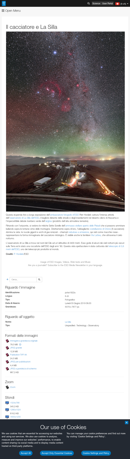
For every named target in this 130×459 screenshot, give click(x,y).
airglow (48, 221)
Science (96, 3)
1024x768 (14, 402)
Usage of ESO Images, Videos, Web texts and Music (65, 262)
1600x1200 (15, 417)
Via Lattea (96, 235)
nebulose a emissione (79, 232)
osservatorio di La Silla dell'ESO (24, 217)
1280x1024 (15, 410)
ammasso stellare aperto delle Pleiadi (82, 225)
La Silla (68, 322)
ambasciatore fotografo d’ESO (64, 214)
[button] (20, 344)
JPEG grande (16, 347)
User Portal (107, 3)
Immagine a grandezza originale (23, 340)
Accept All (26, 453)
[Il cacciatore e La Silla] (65, 122)
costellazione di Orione (100, 228)
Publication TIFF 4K (18, 354)
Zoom (12, 387)
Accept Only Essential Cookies (57, 453)
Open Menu (12, 10)
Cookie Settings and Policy (96, 453)
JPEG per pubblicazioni (20, 361)
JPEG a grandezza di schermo (23, 368)
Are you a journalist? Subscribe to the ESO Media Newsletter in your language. (65, 265)
